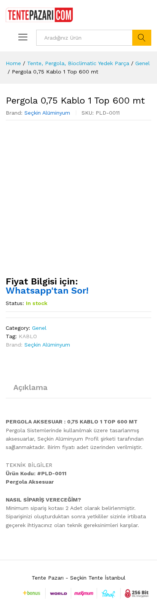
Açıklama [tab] (30, 387)
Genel (39, 328)
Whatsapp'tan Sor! (47, 290)
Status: (15, 303)
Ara (141, 38)
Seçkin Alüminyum (47, 113)
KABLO (28, 336)
